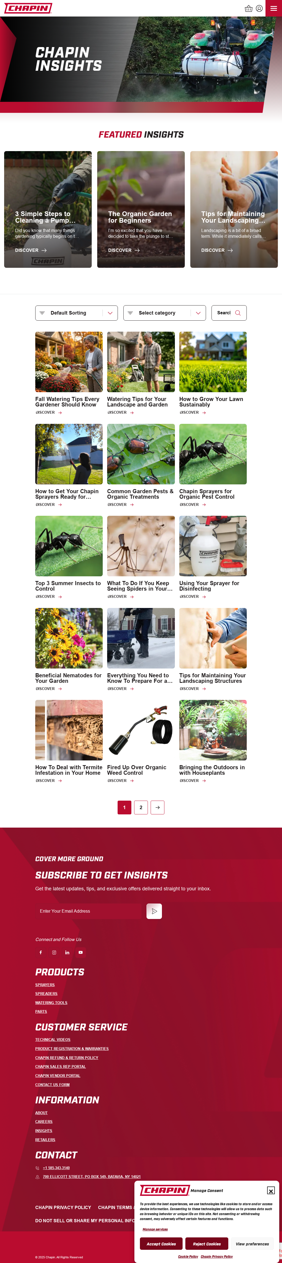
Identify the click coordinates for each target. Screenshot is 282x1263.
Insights (43, 1131)
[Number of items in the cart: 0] (249, 9)
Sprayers (45, 985)
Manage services (155, 1229)
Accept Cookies (161, 1243)
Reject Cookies (207, 1243)
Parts (41, 1012)
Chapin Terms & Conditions (132, 1207)
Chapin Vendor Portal (57, 1076)
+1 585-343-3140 (56, 1168)
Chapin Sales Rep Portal (60, 1067)
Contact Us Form (52, 1085)
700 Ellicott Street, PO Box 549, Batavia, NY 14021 (92, 1177)
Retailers (45, 1140)
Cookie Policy (188, 1256)
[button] (271, 1190)
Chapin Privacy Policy (217, 1256)
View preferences (252, 1243)
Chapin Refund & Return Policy (66, 1058)
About (41, 1113)
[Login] (258, 9)
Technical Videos (52, 1040)
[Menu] (273, 8)
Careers (44, 1122)
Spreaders (46, 994)
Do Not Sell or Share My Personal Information (95, 1220)
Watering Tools (51, 1003)
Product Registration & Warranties (72, 1049)
